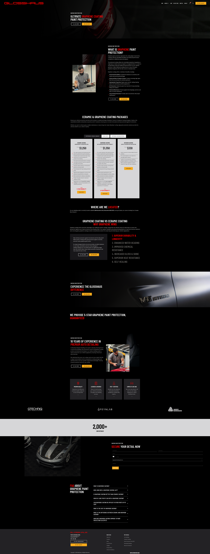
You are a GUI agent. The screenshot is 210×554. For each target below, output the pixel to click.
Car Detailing (126, 537)
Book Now (115, 467)
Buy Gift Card (175, 3)
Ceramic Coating (127, 539)
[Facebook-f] (71, 538)
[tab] (92, 136)
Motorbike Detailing (128, 543)
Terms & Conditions (110, 549)
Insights (108, 545)
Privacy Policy (109, 547)
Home (162, 3)
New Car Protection (128, 545)
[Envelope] (75, 538)
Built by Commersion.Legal (134, 552)
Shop (171, 3)
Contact (185, 3)
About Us (181, 3)
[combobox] (114, 456)
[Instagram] (73, 538)
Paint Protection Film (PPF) (129, 541)
